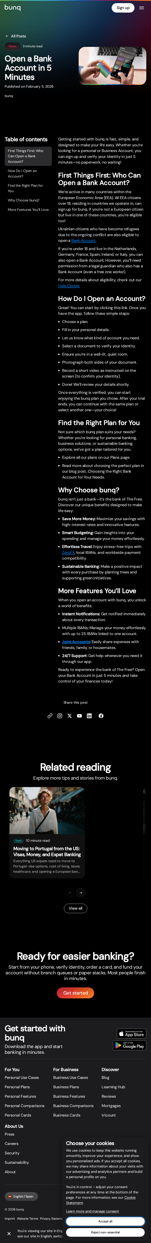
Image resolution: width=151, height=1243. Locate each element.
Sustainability (17, 1162)
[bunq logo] (12, 8)
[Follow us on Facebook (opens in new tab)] (101, 716)
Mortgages (111, 1105)
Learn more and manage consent (92, 1211)
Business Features (69, 1096)
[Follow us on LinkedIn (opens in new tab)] (89, 716)
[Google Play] (129, 1045)
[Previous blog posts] (70, 892)
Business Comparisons (73, 1105)
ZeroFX (68, 552)
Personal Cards (18, 1115)
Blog (105, 1077)
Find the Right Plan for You (25, 188)
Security (12, 1153)
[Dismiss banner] (9, 1233)
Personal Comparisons (24, 1105)
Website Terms (27, 1219)
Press (9, 1134)
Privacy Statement (53, 1219)
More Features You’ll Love (28, 209)
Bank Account (83, 240)
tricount (109, 1115)
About (10, 1171)
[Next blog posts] (81, 892)
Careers (11, 1143)
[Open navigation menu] (141, 8)
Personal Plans (17, 1086)
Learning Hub (113, 1086)
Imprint (10, 1219)
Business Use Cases (70, 1077)
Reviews (109, 1096)
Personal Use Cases (22, 1077)
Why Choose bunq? (23, 200)
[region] (75, 835)
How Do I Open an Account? (22, 174)
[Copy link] (50, 716)
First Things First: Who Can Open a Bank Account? (25, 156)
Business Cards (66, 1115)
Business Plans (66, 1086)
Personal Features (20, 1096)
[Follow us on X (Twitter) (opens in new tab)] (69, 716)
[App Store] (131, 1033)
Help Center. (69, 285)
